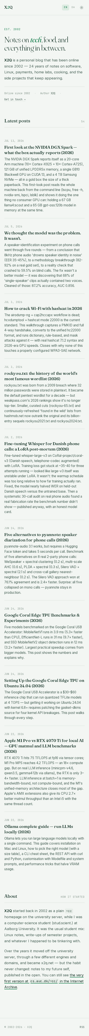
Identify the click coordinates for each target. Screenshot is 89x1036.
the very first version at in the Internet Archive (44, 981)
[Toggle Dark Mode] (81, 7)
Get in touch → (14, 99)
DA (73, 7)
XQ (8, 7)
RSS (82, 1027)
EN (65, 7)
